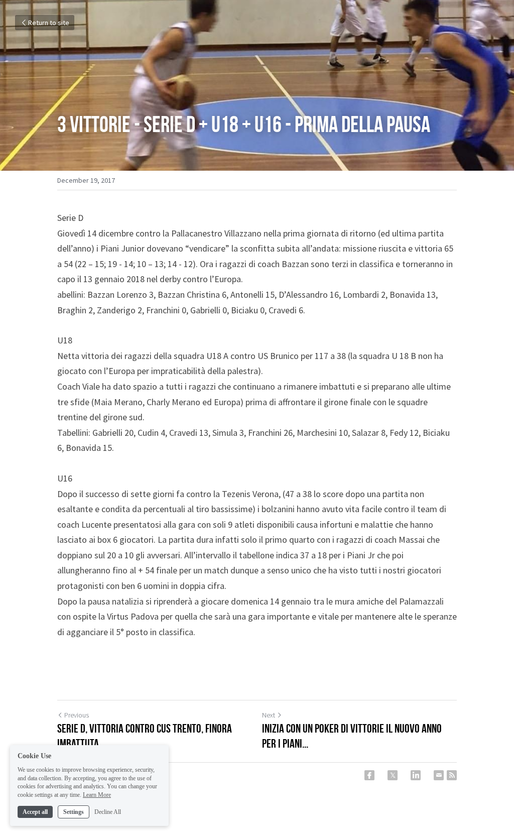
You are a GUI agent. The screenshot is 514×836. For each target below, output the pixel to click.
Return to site (48, 22)
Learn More (97, 794)
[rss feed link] (452, 775)
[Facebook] (369, 775)
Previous (76, 715)
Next (268, 715)
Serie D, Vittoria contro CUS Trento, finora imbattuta (144, 736)
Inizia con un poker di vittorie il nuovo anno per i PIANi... (352, 736)
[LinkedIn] (416, 775)
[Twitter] (393, 775)
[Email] (439, 775)
